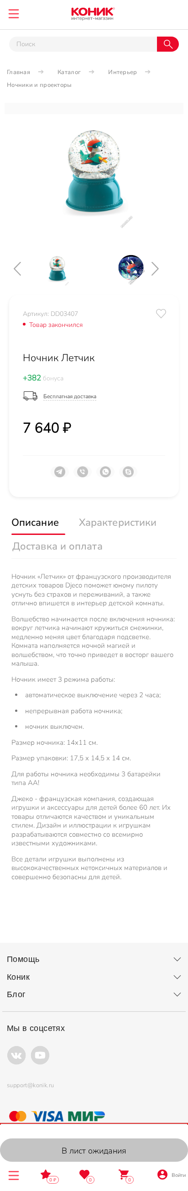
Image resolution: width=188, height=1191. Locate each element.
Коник (18, 977)
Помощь (23, 959)
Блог (16, 994)
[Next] (162, 269)
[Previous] (25, 269)
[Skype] (128, 475)
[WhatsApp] (105, 475)
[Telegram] (60, 475)
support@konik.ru (30, 1085)
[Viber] (82, 475)
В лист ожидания (94, 1150)
